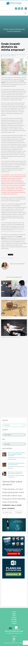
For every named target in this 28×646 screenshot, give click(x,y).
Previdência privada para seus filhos (11, 337)
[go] (24, 425)
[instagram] (19, 8)
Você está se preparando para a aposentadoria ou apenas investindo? (16, 454)
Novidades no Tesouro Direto (9, 298)
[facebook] (16, 8)
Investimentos (12, 55)
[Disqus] (14, 360)
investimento (11, 257)
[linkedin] (22, 8)
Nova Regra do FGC (6, 317)
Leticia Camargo (6, 54)
